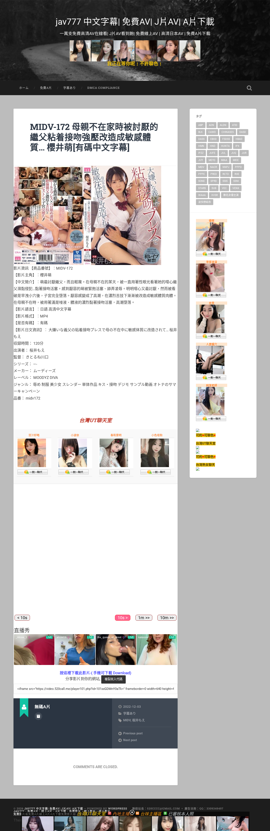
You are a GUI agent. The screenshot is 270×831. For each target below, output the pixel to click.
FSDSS (226, 139)
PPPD (238, 167)
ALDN (223, 125)
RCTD (226, 174)
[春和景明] (114, 466)
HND (212, 146)
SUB (214, 188)
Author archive (38, 716)
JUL (223, 152)
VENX (235, 188)
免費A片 (46, 88)
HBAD (239, 139)
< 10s (22, 617)
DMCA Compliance (103, 88)
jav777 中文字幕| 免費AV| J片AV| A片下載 (135, 22)
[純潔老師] (210, 414)
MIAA (224, 160)
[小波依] (72, 466)
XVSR (214, 195)
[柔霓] (210, 332)
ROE (237, 174)
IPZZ (201, 152)
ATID (234, 125)
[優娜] (210, 250)
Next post (130, 740)
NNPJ (226, 167)
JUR (244, 152)
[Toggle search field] (249, 88)
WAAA (202, 195)
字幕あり (69, 88)
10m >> (167, 617)
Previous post (133, 733)
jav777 (19, 811)
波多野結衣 (204, 202)
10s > (123, 617)
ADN (211, 125)
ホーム (24, 88)
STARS (202, 188)
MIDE (236, 160)
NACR (213, 167)
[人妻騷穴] (210, 373)
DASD (242, 132)
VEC (224, 188)
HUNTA (225, 146)
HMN (201, 146)
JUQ (233, 152)
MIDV (127, 720)
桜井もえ (138, 720)
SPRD (214, 181)
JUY (200, 160)
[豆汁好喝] (32, 466)
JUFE (212, 152)
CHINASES (227, 132)
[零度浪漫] (210, 291)
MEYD (212, 160)
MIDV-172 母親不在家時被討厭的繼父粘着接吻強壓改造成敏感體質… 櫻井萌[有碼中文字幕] (94, 137)
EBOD (213, 139)
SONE (201, 181)
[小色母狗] (154, 466)
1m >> (144, 617)
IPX (237, 146)
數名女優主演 (231, 195)
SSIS (225, 181)
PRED (214, 174)
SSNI (236, 181)
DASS (201, 139)
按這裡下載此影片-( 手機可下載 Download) (95, 673)
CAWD (212, 132)
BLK (200, 132)
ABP (200, 125)
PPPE (201, 174)
